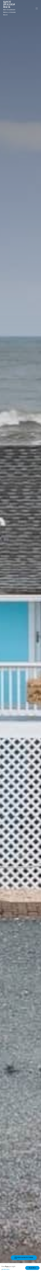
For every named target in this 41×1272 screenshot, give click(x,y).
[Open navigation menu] (37, 8)
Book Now (32, 1268)
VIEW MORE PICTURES (25, 1258)
